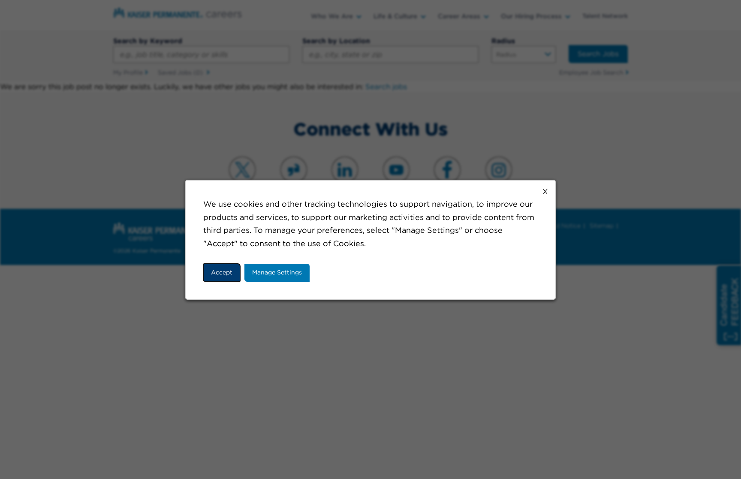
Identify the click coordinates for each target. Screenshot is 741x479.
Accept (221, 272)
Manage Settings (277, 272)
